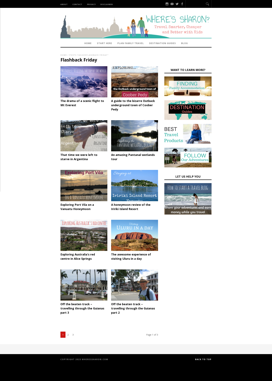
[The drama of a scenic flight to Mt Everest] (83, 96)
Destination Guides (162, 43)
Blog (184, 43)
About (64, 4)
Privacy (91, 4)
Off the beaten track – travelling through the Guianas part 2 (133, 308)
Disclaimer (106, 4)
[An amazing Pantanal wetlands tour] (134, 150)
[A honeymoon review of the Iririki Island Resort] (134, 200)
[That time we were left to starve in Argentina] (83, 150)
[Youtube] (172, 4)
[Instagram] (167, 4)
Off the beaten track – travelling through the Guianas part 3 (82, 308)
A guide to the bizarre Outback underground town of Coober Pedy (133, 105)
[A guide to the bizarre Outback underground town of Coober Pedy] (134, 96)
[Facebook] (182, 4)
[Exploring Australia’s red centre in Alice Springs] (83, 250)
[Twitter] (177, 4)
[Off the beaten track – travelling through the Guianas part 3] (83, 299)
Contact (77, 4)
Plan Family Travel (130, 43)
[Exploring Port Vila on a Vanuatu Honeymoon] (83, 200)
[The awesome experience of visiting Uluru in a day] (134, 250)
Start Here (104, 43)
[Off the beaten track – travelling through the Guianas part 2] (134, 299)
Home (88, 43)
